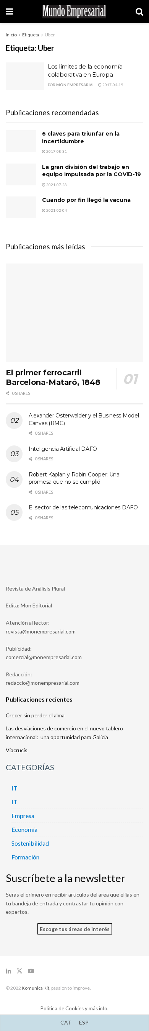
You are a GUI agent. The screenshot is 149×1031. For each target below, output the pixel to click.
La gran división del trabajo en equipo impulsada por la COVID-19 (91, 171)
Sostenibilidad (30, 843)
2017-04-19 (112, 84)
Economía (24, 829)
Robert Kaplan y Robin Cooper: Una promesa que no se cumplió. (74, 478)
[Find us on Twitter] (19, 971)
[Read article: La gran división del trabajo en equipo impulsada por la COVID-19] (21, 174)
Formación (25, 857)
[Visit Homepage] (74, 11)
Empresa (22, 815)
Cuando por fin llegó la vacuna (86, 199)
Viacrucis (17, 750)
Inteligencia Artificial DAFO (63, 448)
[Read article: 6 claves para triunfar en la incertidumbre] (21, 141)
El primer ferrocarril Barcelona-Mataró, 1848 (53, 377)
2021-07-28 (56, 184)
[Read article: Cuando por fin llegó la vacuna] (21, 207)
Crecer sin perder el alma (35, 715)
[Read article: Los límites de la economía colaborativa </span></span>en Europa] (25, 76)
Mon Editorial (36, 605)
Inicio (11, 35)
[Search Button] (139, 11)
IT (14, 788)
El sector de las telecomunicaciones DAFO (83, 507)
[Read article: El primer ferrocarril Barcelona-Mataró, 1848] (74, 312)
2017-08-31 (56, 151)
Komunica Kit (35, 988)
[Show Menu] (9, 11)
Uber (50, 35)
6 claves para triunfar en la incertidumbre (81, 137)
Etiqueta (30, 35)
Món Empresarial (75, 84)
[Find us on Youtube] (31, 971)
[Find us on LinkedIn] (8, 971)
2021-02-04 (56, 210)
